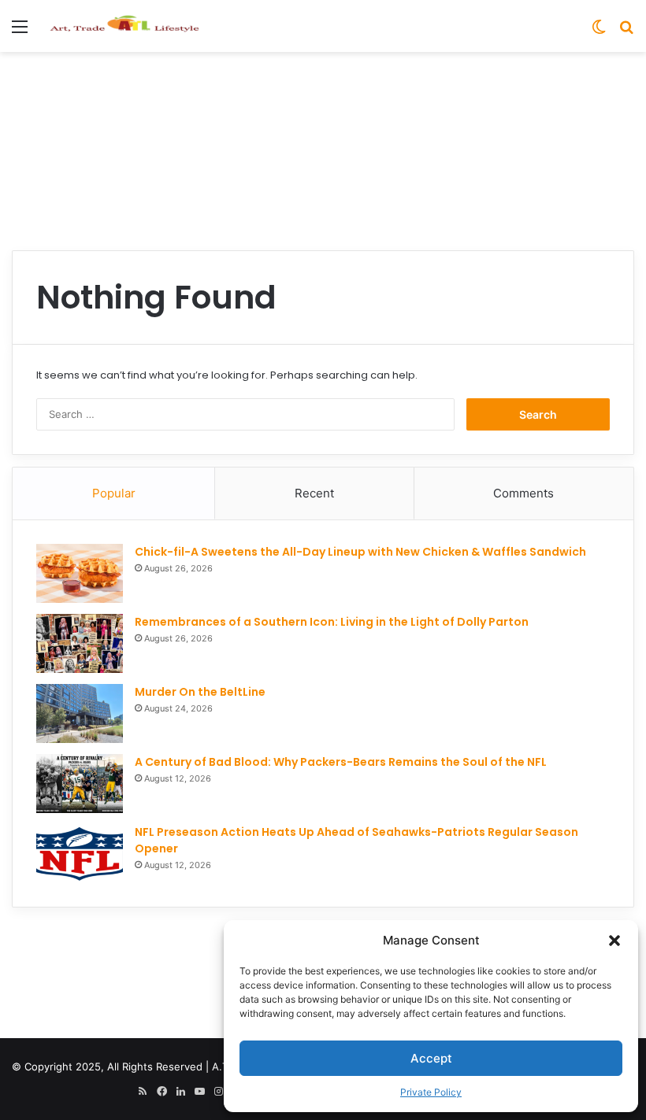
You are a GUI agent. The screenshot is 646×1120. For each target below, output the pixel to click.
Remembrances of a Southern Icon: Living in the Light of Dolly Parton (332, 622)
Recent (314, 493)
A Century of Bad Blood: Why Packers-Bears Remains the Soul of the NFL (341, 762)
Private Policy (431, 1092)
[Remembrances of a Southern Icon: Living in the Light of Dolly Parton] (79, 643)
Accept (431, 1058)
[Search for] (626, 32)
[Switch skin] (599, 32)
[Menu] (20, 32)
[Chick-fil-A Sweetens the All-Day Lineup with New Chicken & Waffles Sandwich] (79, 573)
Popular (114, 493)
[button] (614, 940)
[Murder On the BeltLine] (79, 713)
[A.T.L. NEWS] (124, 26)
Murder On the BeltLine (200, 692)
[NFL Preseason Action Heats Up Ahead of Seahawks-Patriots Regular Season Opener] (79, 853)
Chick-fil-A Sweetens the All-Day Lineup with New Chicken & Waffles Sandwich (360, 552)
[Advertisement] (323, 103)
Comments (523, 493)
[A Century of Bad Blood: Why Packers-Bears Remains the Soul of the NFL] (79, 783)
